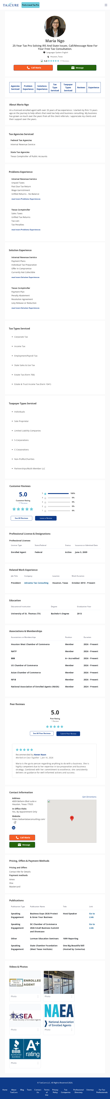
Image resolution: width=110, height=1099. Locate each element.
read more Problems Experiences (25, 199)
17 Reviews (64, 61)
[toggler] (106, 5)
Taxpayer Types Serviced (68, 87)
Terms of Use (46, 1092)
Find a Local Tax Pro (30, 5)
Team (29, 1090)
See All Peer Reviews (42, 733)
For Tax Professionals (102, 1091)
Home (4, 1090)
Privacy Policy (55, 1091)
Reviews (81, 87)
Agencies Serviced (15, 87)
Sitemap (90, 1090)
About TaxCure (13, 1091)
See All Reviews (21, 518)
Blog (22, 1090)
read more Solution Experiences (25, 277)
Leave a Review (46, 518)
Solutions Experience (42, 87)
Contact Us (37, 1091)
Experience (93, 87)
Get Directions (89, 796)
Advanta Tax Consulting (36, 582)
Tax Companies (65, 1091)
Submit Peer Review (68, 733)
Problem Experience (28, 87)
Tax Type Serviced (55, 87)
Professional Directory (78, 1091)
